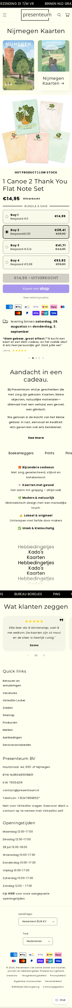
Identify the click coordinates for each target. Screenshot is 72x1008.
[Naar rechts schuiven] (44, 655)
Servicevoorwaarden (17, 745)
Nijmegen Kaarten (53, 81)
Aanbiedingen (12, 737)
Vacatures (10, 693)
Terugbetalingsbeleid (34, 975)
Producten (10, 722)
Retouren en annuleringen (12, 683)
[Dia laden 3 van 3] (39, 358)
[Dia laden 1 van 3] (33, 358)
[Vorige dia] (29, 358)
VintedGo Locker (14, 700)
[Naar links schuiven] (28, 655)
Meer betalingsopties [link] (36, 297)
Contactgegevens (53, 986)
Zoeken (8, 708)
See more (36, 438)
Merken (8, 730)
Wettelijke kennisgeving (25, 986)
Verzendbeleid (53, 981)
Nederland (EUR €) (34, 921)
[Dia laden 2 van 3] (36, 358)
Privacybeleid (58, 975)
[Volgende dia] (43, 358)
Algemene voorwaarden (27, 981)
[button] (5, 15)
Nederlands (34, 941)
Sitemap (8, 715)
